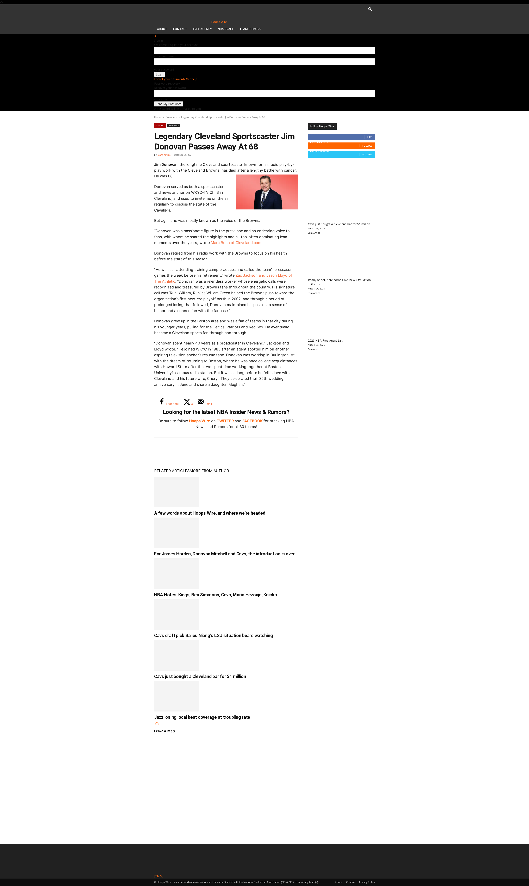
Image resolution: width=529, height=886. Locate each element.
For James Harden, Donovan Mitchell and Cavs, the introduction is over (224, 553)
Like (369, 137)
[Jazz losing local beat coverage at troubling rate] (176, 696)
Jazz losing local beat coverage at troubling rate (202, 717)
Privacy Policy (367, 882)
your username (164, 56)
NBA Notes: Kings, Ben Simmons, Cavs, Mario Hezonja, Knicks (215, 594)
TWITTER (225, 421)
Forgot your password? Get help (175, 79)
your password (164, 70)
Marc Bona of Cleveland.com (236, 242)
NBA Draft (226, 29)
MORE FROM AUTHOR (209, 470)
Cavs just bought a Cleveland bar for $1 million (200, 676)
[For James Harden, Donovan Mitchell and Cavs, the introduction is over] (176, 533)
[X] (174, 448)
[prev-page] (155, 724)
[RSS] (158, 876)
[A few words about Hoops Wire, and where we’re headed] (176, 492)
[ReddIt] (201, 448)
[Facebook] (160, 448)
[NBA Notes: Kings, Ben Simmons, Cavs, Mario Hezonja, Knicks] (176, 573)
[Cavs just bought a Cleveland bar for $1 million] (176, 655)
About (162, 29)
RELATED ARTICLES (171, 470)
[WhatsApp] (187, 448)
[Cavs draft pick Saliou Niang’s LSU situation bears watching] (176, 614)
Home (158, 117)
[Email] (215, 448)
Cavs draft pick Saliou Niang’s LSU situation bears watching (213, 635)
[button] (370, 10)
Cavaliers (171, 117)
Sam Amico (164, 154)
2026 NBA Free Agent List (325, 340)
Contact (180, 29)
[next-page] (158, 724)
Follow (367, 145)
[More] (228, 448)
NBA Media (174, 125)
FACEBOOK (252, 421)
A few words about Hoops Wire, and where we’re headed (209, 513)
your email (161, 99)
